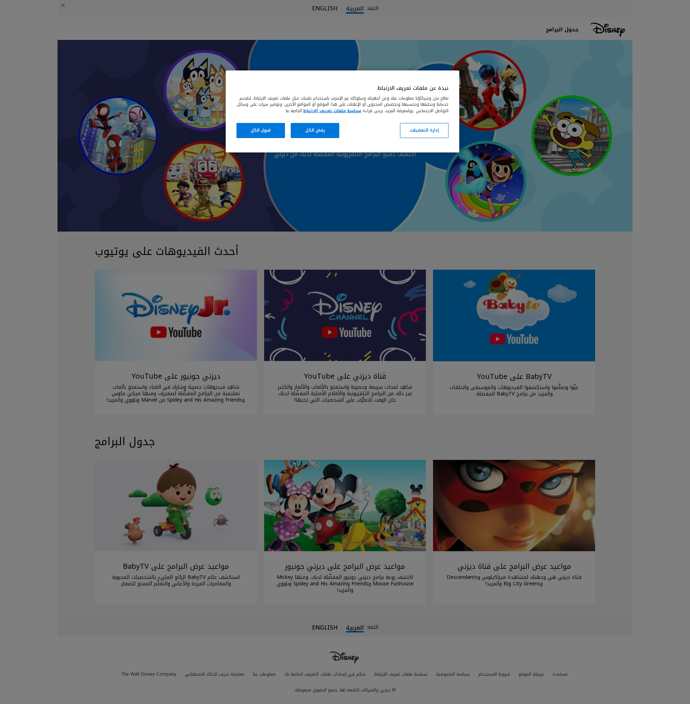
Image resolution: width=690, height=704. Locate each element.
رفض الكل (315, 130)
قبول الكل (261, 130)
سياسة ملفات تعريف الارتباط (332, 111)
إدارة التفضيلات (424, 130)
